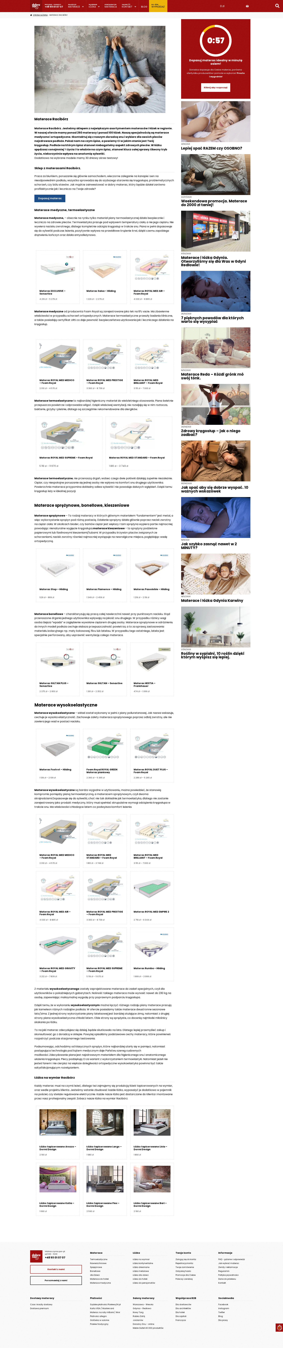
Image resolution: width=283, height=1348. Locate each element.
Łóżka (92, 6)
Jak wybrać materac (228, 1263)
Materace (74, 6)
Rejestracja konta (184, 1263)
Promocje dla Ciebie (186, 1275)
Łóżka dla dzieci (141, 1275)
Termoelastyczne (98, 1259)
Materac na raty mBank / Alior (105, 1312)
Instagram (223, 1308)
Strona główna (40, 15)
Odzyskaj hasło (183, 1271)
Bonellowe (95, 1271)
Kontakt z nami (56, 1269)
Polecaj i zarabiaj (184, 1279)
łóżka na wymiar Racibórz (111, 1098)
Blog (144, 6)
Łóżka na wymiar (141, 1259)
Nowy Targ (138, 1312)
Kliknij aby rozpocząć (215, 87)
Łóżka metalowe (141, 1271)
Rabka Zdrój (139, 1316)
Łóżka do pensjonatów (144, 1282)
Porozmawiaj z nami (56, 1280)
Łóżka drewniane (141, 1267)
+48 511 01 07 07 (54, 6)
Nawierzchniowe (98, 1263)
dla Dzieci (95, 1275)
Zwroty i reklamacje (228, 1267)
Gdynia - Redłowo (142, 1308)
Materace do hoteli (99, 1279)
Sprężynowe (96, 1267)
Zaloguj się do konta (186, 1259)
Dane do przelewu (227, 1279)
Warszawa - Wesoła (143, 1304)
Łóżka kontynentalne (143, 1263)
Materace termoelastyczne (53, 401)
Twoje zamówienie (185, 1267)
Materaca (111, 6)
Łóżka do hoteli (140, 1279)
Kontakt (127, 6)
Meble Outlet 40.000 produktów (148, 1328)
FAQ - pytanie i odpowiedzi (231, 1259)
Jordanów (138, 1320)
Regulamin (223, 1271)
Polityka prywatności (228, 1275)
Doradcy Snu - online (143, 1324)
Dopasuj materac (50, 198)
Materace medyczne (100, 1282)
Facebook (223, 1304)
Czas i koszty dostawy (41, 1304)
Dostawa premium (39, 1308)
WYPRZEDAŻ (158, 6)
